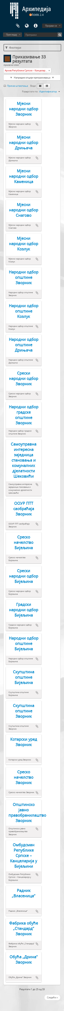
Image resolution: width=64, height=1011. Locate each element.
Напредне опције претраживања (32, 77)
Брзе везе (35, 25)
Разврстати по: (30, 91)
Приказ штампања (17, 85)
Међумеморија (17, 25)
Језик (26, 25)
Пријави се (51, 25)
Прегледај (11, 34)
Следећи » (52, 997)
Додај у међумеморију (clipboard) (37, 124)
